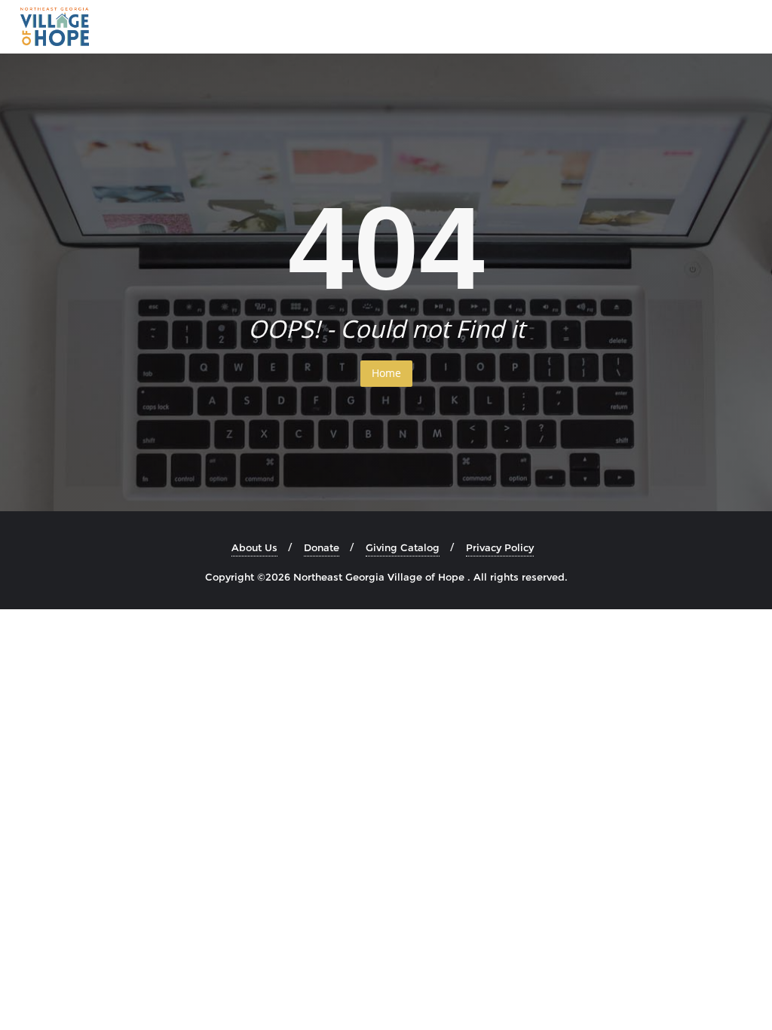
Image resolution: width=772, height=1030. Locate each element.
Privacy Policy (500, 547)
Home (386, 373)
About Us (254, 547)
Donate (321, 547)
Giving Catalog (403, 547)
